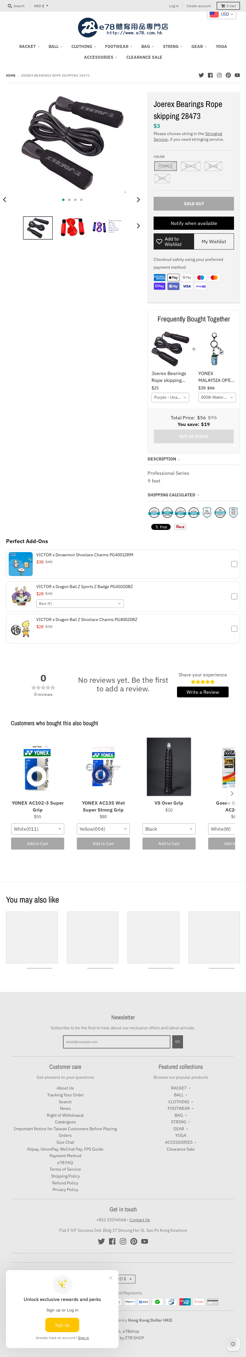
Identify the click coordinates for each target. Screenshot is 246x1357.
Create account (199, 6)
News (65, 1108)
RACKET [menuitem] (27, 46)
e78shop (131, 1331)
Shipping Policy (65, 1176)
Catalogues (65, 1122)
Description (162, 459)
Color (159, 157)
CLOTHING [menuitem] (81, 46)
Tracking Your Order (65, 1095)
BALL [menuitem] (53, 46)
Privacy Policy (65, 1189)
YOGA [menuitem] (221, 46)
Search (65, 1101)
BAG (179, 1115)
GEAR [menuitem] (197, 46)
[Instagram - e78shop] (219, 75)
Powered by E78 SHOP (123, 1338)
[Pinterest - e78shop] (228, 75)
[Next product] (232, 794)
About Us (65, 1088)
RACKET (179, 1088)
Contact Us (140, 1219)
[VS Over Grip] (169, 767)
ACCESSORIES (179, 1142)
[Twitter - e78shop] (201, 75)
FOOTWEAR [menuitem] (116, 46)
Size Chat (65, 1142)
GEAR (178, 1128)
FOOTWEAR (179, 1108)
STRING (178, 1122)
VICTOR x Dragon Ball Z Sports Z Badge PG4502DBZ (84, 586)
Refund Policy (65, 1183)
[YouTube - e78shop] (237, 75)
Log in (174, 6)
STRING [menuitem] (170, 46)
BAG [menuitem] (145, 46)
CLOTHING (178, 1101)
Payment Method (65, 1155)
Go (177, 1041)
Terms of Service (65, 1169)
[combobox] (170, 397)
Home (11, 75)
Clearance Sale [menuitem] (144, 57)
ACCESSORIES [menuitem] (98, 57)
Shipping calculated (171, 495)
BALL (179, 1095)
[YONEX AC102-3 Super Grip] (37, 767)
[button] (123, 564)
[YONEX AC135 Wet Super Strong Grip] (103, 767)
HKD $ (39, 6)
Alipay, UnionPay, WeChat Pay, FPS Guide (65, 1149)
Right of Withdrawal (65, 1115)
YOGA (180, 1135)
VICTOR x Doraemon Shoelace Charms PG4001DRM (84, 554)
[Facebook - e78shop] (210, 75)
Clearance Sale (181, 1149)
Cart (231, 6)
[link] (170, 349)
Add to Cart (37, 843)
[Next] (138, 199)
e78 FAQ (65, 1162)
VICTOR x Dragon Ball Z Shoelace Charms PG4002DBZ (86, 619)
